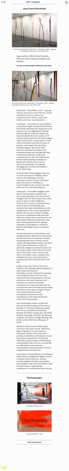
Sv (2, 2)
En (4, 2)
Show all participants (34, 442)
